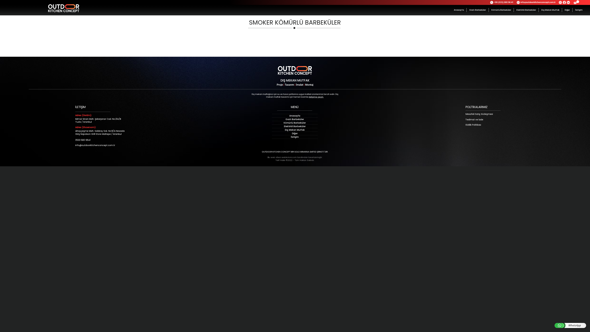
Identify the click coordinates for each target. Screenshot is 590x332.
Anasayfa (294, 115)
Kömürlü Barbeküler (295, 122)
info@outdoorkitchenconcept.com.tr (538, 2)
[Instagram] (560, 2)
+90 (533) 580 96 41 (503, 2)
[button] (576, 2)
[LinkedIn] (568, 2)
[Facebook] (564, 2)
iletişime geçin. (316, 96)
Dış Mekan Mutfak (295, 129)
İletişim (295, 136)
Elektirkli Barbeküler (295, 126)
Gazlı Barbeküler (294, 119)
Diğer (295, 133)
